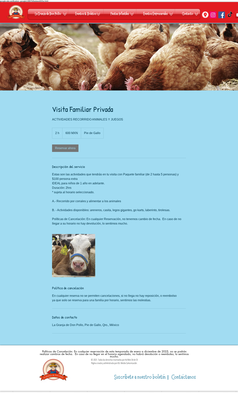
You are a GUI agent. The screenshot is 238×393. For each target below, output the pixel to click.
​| (142, 377)
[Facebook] (221, 15)
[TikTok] (230, 15)
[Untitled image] (73, 255)
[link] (65, 148)
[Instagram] (213, 15)
